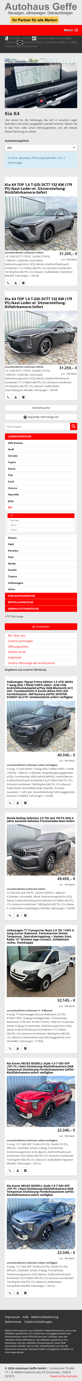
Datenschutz (13, 1322)
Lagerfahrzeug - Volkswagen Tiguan (41, 742)
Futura (12, 488)
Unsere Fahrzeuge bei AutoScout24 (31, 663)
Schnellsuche (41, 408)
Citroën (13, 456)
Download (14, 657)
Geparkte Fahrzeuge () (42, 417)
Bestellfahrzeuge (20, 602)
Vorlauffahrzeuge (21, 596)
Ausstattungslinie (17, 141)
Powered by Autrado (63, 1376)
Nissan (12, 538)
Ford (11, 481)
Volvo (11, 589)
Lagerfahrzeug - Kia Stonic (41, 1116)
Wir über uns (16, 635)
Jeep (11, 501)
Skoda (12, 563)
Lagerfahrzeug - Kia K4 (41, 231)
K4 (12, 515)
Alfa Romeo (15, 443)
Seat (11, 557)
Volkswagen (15, 583)
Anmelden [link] (43, 626)
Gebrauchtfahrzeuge (23, 608)
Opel (11, 544)
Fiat (10, 475)
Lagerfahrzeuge (19, 436)
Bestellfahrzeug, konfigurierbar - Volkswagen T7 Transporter (41, 989)
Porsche (13, 550)
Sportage (15, 520)
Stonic (13, 525)
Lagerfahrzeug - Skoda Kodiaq (41, 866)
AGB (25, 1317)
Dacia (11, 468)
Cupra (12, 462)
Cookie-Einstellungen (38, 1322)
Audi (11, 449)
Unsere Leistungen (20, 641)
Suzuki (12, 570)
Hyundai (13, 494)
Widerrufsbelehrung (44, 1317)
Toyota (12, 576)
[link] (8, 283)
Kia (10, 507)
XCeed (14, 529)
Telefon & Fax (17, 652)
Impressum (12, 1317)
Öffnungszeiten (18, 646)
